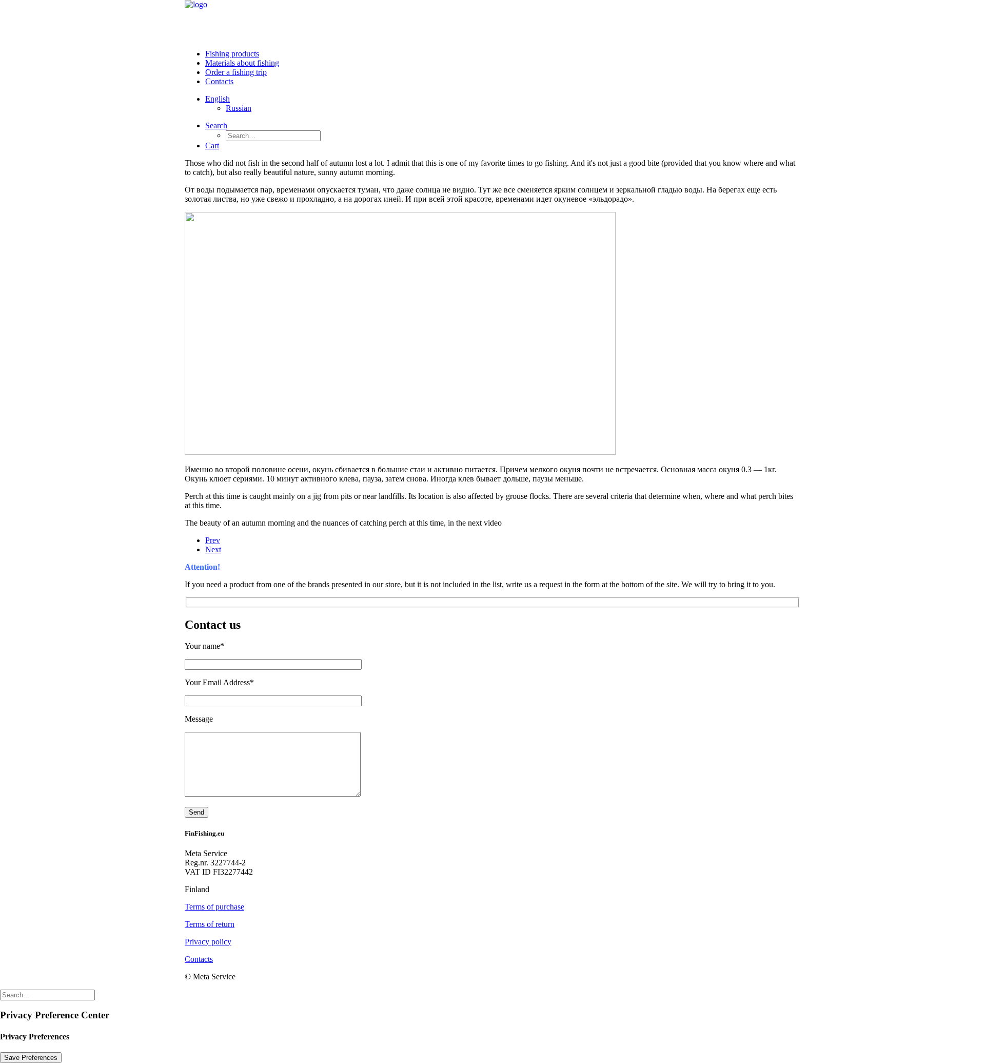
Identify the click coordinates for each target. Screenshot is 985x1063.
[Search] (47, 994)
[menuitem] (502, 54)
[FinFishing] (492, 20)
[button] (216, 125)
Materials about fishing (242, 63)
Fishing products (232, 53)
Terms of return (209, 924)
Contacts (219, 81)
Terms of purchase (214, 906)
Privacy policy (208, 941)
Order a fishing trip (236, 72)
